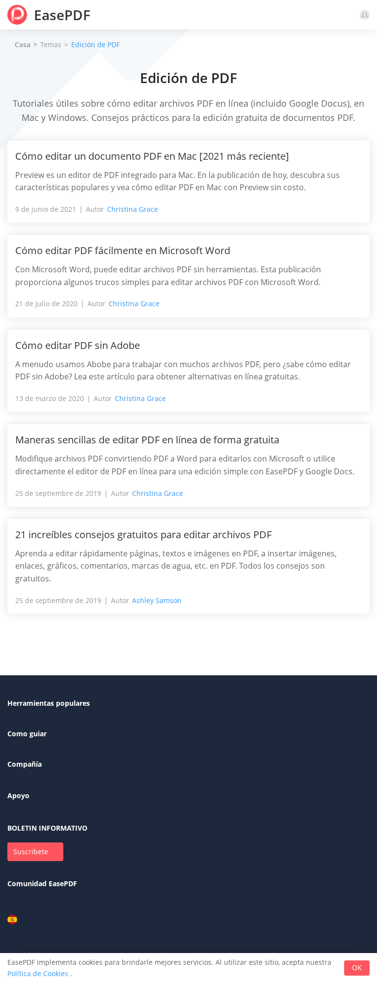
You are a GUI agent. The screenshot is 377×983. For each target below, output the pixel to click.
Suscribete (30, 851)
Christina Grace (132, 209)
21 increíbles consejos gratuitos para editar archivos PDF (143, 534)
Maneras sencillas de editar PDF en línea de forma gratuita (147, 439)
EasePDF (62, 14)
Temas (50, 44)
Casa (22, 44)
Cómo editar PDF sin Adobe (77, 345)
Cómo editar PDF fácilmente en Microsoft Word (122, 250)
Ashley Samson (157, 600)
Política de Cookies (37, 973)
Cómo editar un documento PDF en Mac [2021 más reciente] (152, 156)
